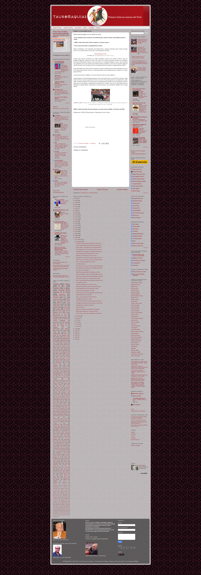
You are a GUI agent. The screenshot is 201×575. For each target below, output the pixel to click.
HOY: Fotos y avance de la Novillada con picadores (89, 313)
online (68, 299)
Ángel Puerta (134, 286)
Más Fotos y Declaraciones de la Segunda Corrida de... (90, 276)
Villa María (55, 510)
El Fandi (63, 350)
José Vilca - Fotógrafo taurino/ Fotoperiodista (96, 538)
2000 (76, 335)
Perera (68, 312)
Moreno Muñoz (135, 342)
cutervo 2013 (66, 460)
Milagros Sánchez (62, 372)
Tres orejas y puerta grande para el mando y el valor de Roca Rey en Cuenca (61, 183)
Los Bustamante (137, 238)
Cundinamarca (56, 418)
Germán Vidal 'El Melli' (136, 312)
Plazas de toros (61, 314)
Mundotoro (58, 75)
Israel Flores (136, 205)
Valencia (55, 438)
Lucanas (68, 451)
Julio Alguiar (136, 188)
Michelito (67, 449)
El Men (61, 286)
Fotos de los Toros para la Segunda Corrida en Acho (89, 292)
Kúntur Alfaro (136, 191)
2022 (76, 206)
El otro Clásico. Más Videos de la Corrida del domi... (89, 247)
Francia (61, 371)
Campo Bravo (136, 226)
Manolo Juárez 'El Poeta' (137, 331)
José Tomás (56, 343)
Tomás (68, 384)
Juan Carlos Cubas (138, 186)
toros (65, 304)
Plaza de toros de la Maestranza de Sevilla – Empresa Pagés (61, 248)
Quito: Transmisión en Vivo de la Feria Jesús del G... (89, 245)
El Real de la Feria (137, 258)
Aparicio (65, 480)
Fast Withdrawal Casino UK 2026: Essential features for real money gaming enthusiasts (62, 92)
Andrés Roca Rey (68, 27)
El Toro (55, 420)
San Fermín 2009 (65, 405)
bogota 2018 (66, 477)
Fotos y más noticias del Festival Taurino (86, 296)
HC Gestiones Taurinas (139, 260)
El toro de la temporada (60, 99)
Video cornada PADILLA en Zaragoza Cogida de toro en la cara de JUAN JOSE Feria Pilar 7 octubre (139, 62)
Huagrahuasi (55, 516)
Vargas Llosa (59, 429)
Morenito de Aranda (136, 340)
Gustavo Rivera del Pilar (139, 181)
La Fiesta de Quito (80, 264)
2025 (76, 200)
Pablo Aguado (136, 404)
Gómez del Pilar (137, 396)
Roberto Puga (66, 353)
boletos (58, 479)
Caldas (65, 330)
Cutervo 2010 (64, 442)
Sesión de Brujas (80, 307)
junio (77, 322)
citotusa (65, 402)
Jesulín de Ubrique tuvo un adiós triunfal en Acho (88, 278)
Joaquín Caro (136, 208)
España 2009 (57, 307)
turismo (58, 473)
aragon (60, 458)
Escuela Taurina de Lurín (139, 271)
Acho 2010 (67, 301)
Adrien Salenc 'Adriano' (137, 282)
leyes (66, 369)
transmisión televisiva (64, 472)
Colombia (55, 297)
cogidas (67, 288)
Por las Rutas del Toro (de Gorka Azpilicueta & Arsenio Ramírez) (61, 266)
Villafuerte (67, 429)
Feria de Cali (63, 446)
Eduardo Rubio (65, 514)
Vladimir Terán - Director (91, 537)
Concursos (55, 403)
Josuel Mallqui (137, 210)
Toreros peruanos (58, 299)
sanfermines (56, 333)
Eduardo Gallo (66, 501)
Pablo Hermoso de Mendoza (138, 411)
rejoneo (54, 492)
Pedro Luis (136, 215)
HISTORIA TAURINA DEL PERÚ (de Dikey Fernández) (139, 417)
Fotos (64, 297)
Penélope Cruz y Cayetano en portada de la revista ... (89, 251)
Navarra (59, 304)
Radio (68, 448)
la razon (65, 489)
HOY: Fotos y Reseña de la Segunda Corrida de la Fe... (90, 280)
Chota (54, 332)
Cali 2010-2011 (63, 440)
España (56, 288)
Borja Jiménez (134, 288)
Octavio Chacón (135, 344)
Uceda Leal (58, 506)
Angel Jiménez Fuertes (139, 174)
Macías (54, 513)
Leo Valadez (134, 327)
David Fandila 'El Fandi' (137, 295)
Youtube (55, 344)
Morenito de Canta (61, 452)
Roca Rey (55, 405)
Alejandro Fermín (135, 284)
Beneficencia (56, 482)
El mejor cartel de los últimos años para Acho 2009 (142, 69)
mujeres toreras (56, 491)
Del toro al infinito (59, 199)
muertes (55, 363)
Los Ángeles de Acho (81, 282)
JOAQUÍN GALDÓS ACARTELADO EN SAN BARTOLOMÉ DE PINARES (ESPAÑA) (140, 95)
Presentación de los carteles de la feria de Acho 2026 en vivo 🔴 (142, 41)
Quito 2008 (56, 495)
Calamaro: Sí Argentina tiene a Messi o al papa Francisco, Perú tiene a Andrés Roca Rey (143, 50)
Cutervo (68, 389)
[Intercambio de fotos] (100, 54)
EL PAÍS (57, 151)
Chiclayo (55, 483)
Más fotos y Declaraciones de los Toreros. (86, 255)
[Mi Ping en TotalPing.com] (144, 473)
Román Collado (135, 350)
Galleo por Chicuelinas (139, 137)
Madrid (57, 353)
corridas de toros (59, 423)
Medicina (64, 366)
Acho (65, 305)
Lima (58, 301)
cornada (65, 343)
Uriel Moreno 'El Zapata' (137, 354)
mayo (77, 324)
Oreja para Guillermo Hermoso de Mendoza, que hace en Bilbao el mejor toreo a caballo (61, 118)
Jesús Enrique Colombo (137, 318)
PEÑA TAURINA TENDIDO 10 (138, 154)
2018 (76, 215)
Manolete (60, 509)
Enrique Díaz (136, 203)
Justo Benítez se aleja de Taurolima (85, 305)
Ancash (68, 430)
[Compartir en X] (105, 143)
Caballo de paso (57, 501)
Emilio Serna (134, 301)
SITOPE (55, 470)
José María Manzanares (139, 398)
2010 (76, 231)
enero (78, 326)
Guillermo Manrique (138, 233)
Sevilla (54, 458)
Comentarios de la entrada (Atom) (88, 192)
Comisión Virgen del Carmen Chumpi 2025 (138, 255)
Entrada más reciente (80, 189)
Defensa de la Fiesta (61, 292)
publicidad (55, 463)
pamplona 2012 (66, 409)
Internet (66, 511)
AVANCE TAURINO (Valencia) (59, 82)
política (61, 511)
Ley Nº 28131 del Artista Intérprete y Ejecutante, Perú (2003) (138, 372)
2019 (76, 212)
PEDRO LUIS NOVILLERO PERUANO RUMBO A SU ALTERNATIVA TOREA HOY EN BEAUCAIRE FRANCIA (61, 239)
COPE (56, 181)
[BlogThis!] (103, 143)
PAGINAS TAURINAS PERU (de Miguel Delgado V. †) (139, 422)
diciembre (79, 239)
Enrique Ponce (57, 395)
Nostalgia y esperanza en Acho (83, 299)
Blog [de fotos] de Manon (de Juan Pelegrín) (60, 263)
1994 (76, 337)
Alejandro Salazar (137, 200)
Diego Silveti (64, 426)
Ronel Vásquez (137, 217)
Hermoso (64, 483)
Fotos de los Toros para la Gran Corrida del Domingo (89, 266)
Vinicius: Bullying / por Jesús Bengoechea (65, 202)
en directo (67, 307)
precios (68, 344)
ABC (56, 142)
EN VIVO (64, 319)
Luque (62, 448)
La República (56, 427)
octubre (78, 316)
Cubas (68, 356)
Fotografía (67, 355)
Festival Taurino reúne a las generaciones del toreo (89, 301)
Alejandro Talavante (138, 393)
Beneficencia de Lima (60, 315)
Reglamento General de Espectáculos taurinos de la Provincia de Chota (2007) (138, 379)
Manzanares (61, 399)
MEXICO (59, 302)
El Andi (65, 418)
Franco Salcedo (135, 310)
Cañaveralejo (64, 482)
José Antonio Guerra (138, 212)
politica (65, 461)
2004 (76, 330)
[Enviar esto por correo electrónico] (102, 143)
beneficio (57, 349)
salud (54, 507)
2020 (76, 210)
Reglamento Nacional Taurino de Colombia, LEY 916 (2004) (139, 375)
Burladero (55, 106)
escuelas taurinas (57, 384)
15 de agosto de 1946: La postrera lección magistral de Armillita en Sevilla (65, 226)
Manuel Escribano (135, 335)
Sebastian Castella (135, 352)
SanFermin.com (59, 89)
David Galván (134, 297)
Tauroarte (135, 265)
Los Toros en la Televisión (82, 270)
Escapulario (67, 395)
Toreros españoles (59, 320)
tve (66, 362)
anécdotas (55, 488)
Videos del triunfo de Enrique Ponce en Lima (87, 253)
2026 (76, 198)
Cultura (65, 393)
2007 (76, 237)
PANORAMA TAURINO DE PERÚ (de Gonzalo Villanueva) (139, 126)
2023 (76, 204)
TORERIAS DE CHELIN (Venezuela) (61, 233)
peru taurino (59, 355)
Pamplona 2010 (65, 392)
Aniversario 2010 (56, 494)
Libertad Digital (59, 160)
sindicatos (55, 464)
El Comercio (64, 341)
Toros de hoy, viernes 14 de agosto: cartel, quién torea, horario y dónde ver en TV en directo (61, 174)
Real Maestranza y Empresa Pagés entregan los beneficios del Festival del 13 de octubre (61, 252)
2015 (76, 221)
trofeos (58, 337)
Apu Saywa (136, 224)
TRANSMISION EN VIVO (60, 374)
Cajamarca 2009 (57, 365)
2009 (76, 233)
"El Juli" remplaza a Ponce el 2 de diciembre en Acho (89, 274)
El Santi (64, 507)
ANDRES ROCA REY (59, 296)
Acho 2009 (67, 309)
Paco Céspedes (64, 485)
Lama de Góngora (135, 325)
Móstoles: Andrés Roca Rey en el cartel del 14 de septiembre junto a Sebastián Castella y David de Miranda (140, 109)
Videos (67, 284)
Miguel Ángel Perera (61, 469)
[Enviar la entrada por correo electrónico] (99, 143)
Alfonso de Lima (59, 430)
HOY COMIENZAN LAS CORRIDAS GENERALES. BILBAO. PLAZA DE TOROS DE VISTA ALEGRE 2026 (61, 67)
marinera (66, 497)
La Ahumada (67, 380)
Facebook (91, 27)
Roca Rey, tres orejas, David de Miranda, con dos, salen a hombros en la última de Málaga (61, 128)
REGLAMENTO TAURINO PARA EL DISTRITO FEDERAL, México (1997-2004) (139, 363)
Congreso (55, 442)
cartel (68, 302)
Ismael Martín (134, 316)
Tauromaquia (56, 486)
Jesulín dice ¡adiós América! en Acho (85, 290)
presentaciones (57, 380)
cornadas (61, 290)
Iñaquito (56, 511)
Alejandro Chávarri (138, 198)
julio (77, 320)
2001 (76, 333)
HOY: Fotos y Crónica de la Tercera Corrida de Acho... (89, 259)
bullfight (65, 479)
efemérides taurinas (57, 497)
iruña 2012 (56, 409)
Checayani (135, 228)
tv (60, 322)
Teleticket (65, 486)
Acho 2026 (78, 27)
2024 (76, 202)
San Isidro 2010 (59, 417)
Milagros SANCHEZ (58, 414)
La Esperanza (136, 262)
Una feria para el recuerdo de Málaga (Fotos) (61, 77)
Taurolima (64, 317)
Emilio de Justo (135, 299)
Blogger (136, 561)
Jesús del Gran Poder (59, 503)
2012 (76, 227)
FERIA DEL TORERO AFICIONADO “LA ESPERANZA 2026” (143, 131)
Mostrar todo (67, 102)
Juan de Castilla (135, 322)
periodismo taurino (57, 498)
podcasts (58, 461)
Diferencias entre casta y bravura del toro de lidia (138, 57)
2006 (76, 328)
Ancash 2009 (59, 449)
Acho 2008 (55, 341)
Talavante (55, 368)
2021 (76, 208)
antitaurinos (56, 305)
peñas (54, 371)
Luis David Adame (135, 329)
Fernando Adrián (135, 307)
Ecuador (65, 403)
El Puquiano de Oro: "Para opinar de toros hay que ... (89, 249)
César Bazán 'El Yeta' (138, 176)
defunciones (56, 328)
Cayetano (58, 432)
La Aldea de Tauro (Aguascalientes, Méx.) (61, 222)
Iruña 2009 (56, 435)
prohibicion (58, 362)
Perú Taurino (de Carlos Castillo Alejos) (139, 89)
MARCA (57, 169)
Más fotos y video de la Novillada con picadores (88, 309)
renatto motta (64, 463)
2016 (76, 219)
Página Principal (57, 27)
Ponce (58, 330)
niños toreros (66, 359)
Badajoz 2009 (64, 500)
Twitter (85, 27)
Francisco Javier (135, 309)
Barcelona (64, 412)
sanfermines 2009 (57, 424)
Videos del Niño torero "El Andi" (84, 294)
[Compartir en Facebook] (106, 143)
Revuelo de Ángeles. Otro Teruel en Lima (86, 284)
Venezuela (65, 495)
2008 (76, 235)
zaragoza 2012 (63, 492)
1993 (76, 339)
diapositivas (62, 488)
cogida (65, 383)
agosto (78, 318)
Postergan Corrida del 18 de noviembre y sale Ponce (89, 303)
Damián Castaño (135, 292)
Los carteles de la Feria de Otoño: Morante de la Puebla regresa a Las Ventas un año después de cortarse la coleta (61, 163)
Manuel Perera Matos (136, 337)
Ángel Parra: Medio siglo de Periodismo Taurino (88, 272)
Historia (62, 344)
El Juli (65, 323)
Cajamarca (62, 294)
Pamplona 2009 (63, 415)
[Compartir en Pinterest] (108, 143)
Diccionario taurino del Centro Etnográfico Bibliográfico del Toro (61, 276)
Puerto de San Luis (138, 245)
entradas (58, 309)
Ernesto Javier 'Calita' (136, 303)
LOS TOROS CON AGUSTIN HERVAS (59, 62)
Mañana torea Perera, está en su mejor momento (88, 286)
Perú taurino (66, 427)
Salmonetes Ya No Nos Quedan (61, 108)
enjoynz (123, 561)
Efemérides (65, 494)
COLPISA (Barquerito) (58, 192)
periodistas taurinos (60, 411)
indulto (68, 347)
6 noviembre (59, 451)
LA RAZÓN (57, 115)
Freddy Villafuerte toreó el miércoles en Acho (87, 288)
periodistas (65, 491)
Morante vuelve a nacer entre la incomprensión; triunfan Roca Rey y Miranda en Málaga (62, 137)
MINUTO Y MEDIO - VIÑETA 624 (65, 214)
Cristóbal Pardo (135, 290)
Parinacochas (63, 420)
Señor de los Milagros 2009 (60, 421)
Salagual (65, 513)
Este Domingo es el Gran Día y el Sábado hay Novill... (89, 268)
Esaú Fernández (135, 305)
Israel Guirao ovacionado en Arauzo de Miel (61, 85)
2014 (76, 223)
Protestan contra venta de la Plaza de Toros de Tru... (89, 243)
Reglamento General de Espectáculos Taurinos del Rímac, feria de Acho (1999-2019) (139, 367)
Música (55, 454)
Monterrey (62, 443)
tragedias (65, 349)
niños (64, 363)
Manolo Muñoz (135, 333)
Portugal (133, 437)
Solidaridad (58, 406)
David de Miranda (135, 294)
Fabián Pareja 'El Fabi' (139, 178)
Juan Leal (133, 324)
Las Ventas (65, 436)
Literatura (61, 401)
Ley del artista (66, 467)
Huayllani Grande (137, 236)
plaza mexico (59, 356)
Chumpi (65, 464)
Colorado (135, 231)
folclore (68, 510)
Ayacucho (55, 350)
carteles (56, 284)
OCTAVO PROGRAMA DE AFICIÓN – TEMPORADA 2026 (140, 120)
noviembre (79, 241)
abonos (55, 322)
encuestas (65, 506)
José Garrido (134, 320)
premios (64, 332)
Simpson (58, 393)
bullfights (55, 480)
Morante (68, 361)
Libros (54, 443)
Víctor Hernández (135, 355)
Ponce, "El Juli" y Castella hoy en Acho (85, 261)
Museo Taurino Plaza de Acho (138, 420)
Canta (59, 507)
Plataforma (57, 504)
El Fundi (66, 509)
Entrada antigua (122, 189)
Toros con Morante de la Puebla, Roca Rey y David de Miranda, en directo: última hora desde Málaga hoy (61, 145)
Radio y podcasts (66, 504)
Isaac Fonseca (134, 314)
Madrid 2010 (59, 361)
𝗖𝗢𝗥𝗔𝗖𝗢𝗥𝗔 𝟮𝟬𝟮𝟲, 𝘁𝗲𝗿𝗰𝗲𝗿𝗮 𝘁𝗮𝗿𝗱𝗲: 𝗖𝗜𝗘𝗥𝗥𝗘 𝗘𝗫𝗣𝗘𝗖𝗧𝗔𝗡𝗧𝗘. (143, 140)
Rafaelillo (133, 348)
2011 (76, 229)
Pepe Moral (134, 346)
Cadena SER (56, 190)
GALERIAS (55, 448)
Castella (55, 319)
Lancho (68, 503)
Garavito (59, 513)
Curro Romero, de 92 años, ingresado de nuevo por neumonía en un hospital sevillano (61, 154)
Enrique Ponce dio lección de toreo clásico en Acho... (89, 257)
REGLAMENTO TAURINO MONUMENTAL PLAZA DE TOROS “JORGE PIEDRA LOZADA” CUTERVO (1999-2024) (138, 385)
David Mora (56, 466)
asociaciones (62, 510)
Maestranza (55, 485)
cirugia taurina (63, 340)
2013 (76, 225)
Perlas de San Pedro (138, 243)
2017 (76, 217)
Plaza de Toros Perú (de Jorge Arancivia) (139, 103)
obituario (67, 328)
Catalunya (60, 389)
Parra (134, 241)
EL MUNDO (58, 135)
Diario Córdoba (59, 123)
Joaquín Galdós (137, 183)
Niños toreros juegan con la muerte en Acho (87, 311)
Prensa (98, 27)
